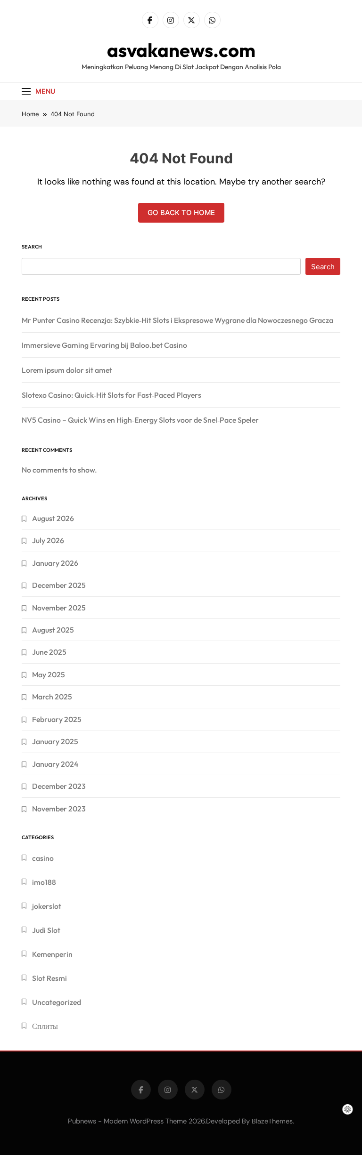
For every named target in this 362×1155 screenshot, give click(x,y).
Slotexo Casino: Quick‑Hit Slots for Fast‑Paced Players (111, 395)
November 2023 (59, 808)
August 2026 (53, 518)
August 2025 (53, 629)
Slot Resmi (49, 978)
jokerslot (46, 906)
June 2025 (49, 652)
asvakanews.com (181, 50)
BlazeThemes (272, 1121)
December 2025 (59, 585)
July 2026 (48, 540)
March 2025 (52, 696)
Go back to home (181, 212)
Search (32, 246)
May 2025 (48, 674)
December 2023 (59, 786)
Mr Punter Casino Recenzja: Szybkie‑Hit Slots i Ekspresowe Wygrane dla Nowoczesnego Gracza (177, 320)
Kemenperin (52, 954)
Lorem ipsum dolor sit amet (67, 370)
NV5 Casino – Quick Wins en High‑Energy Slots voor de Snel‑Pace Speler (140, 420)
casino (43, 858)
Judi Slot (46, 930)
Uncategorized (56, 1002)
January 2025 (55, 741)
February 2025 (57, 719)
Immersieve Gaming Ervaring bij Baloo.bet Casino (104, 345)
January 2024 (55, 764)
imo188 (44, 882)
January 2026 (55, 563)
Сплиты (45, 1026)
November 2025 (59, 607)
